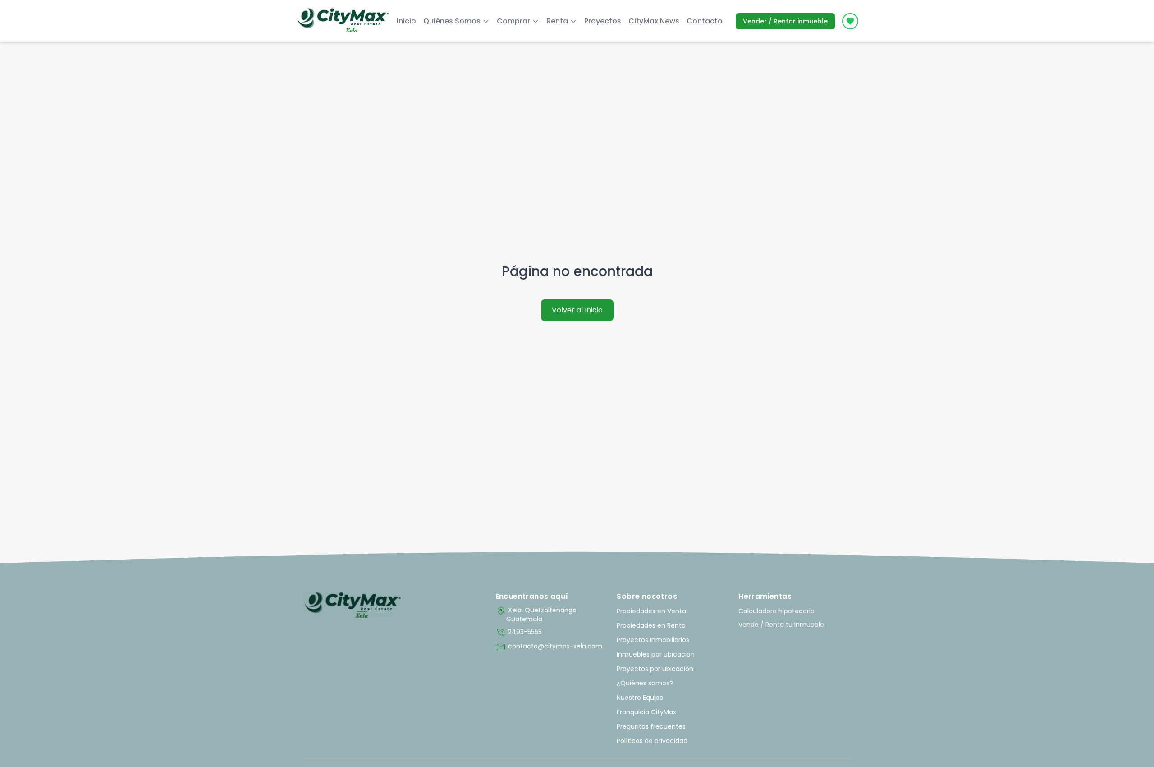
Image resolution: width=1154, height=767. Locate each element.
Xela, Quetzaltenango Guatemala (536, 615)
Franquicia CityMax (646, 711)
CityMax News (653, 21)
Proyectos (602, 21)
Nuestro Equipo (640, 697)
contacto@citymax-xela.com (548, 647)
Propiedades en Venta (651, 610)
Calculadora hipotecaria (776, 610)
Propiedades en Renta (651, 625)
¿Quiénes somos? (645, 683)
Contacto (705, 21)
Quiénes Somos (452, 21)
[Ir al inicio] (353, 605)
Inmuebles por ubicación (656, 654)
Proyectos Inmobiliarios (653, 639)
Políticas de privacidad (652, 740)
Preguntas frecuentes (651, 726)
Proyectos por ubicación (655, 668)
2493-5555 (518, 632)
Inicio (406, 21)
